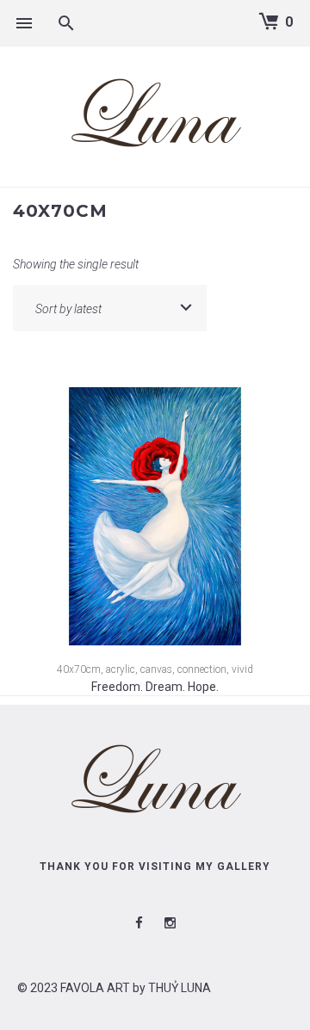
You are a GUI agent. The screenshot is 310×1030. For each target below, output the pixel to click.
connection (201, 669)
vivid (242, 669)
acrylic (120, 669)
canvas (156, 669)
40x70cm (79, 669)
